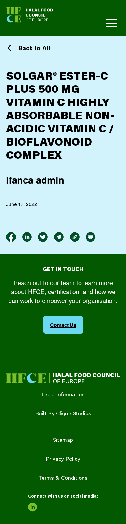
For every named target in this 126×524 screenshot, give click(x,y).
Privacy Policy (63, 459)
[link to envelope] (59, 237)
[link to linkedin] (27, 237)
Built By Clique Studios (63, 414)
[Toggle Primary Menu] (111, 23)
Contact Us (63, 324)
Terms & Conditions (63, 478)
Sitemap (63, 440)
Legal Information (63, 395)
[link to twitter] (43, 237)
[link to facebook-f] (11, 237)
